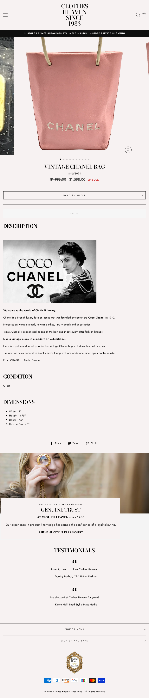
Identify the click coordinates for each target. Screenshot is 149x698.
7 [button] (80, 160)
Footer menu (75, 629)
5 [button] (73, 160)
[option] (74, 33)
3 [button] (67, 160)
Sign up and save (74, 640)
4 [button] (70, 160)
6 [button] (77, 160)
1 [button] (61, 160)
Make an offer (74, 195)
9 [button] (86, 160)
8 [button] (83, 160)
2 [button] (64, 160)
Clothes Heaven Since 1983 (74, 15)
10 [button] (89, 160)
